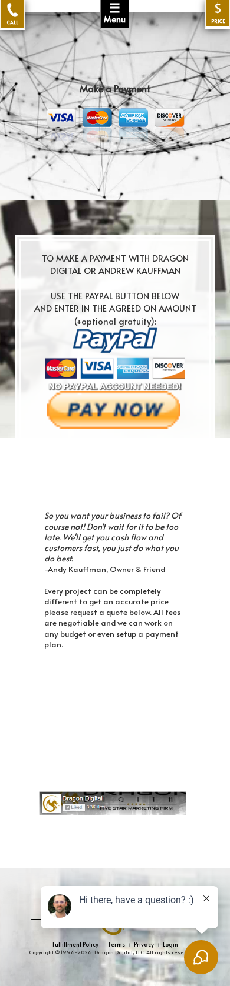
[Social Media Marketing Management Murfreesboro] (127, 802)
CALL (12, 22)
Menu (115, 12)
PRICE (218, 13)
